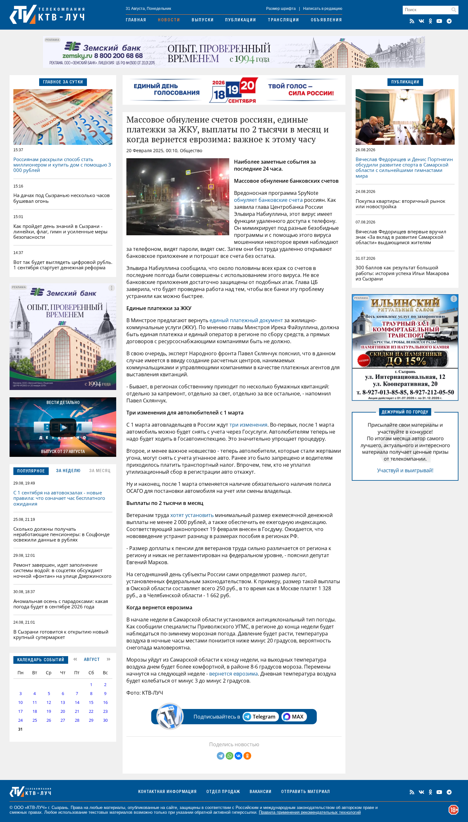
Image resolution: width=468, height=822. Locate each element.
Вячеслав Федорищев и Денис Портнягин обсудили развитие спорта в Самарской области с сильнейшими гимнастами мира (404, 167)
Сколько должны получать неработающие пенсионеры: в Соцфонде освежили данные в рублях (61, 534)
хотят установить (192, 515)
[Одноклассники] (247, 756)
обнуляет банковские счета (268, 199)
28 (77, 720)
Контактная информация (167, 792)
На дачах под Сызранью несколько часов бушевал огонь (61, 198)
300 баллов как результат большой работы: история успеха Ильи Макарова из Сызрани (402, 273)
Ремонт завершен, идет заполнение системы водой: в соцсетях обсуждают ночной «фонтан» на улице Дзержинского (62, 570)
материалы (114, 807)
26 (48, 720)
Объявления (326, 20)
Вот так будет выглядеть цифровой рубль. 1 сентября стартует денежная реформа (62, 265)
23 (105, 711)
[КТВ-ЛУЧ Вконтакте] (421, 21)
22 (91, 711)
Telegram (264, 716)
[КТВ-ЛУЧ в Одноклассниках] (430, 21)
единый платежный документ (246, 320)
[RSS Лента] (412, 21)
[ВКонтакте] (238, 756)
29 (91, 720)
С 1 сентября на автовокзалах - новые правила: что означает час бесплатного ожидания (59, 498)
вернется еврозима (233, 673)
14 (77, 702)
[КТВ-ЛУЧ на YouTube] (439, 21)
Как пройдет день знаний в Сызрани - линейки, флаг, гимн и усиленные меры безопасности (60, 231)
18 (34, 711)
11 (34, 702)
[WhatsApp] (229, 756)
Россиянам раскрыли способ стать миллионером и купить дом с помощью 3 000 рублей (62, 165)
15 (91, 702)
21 (77, 711)
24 (20, 720)
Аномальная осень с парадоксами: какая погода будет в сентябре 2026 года (60, 604)
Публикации (240, 20)
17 (20, 711)
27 (62, 720)
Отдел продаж (223, 792)
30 (105, 720)
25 (34, 720)
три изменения (248, 424)
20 (62, 711)
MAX (297, 716)
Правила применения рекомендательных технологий (310, 812)
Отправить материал (305, 792)
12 (48, 702)
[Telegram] (220, 756)
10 (20, 702)
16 (105, 702)
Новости (169, 20)
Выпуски (203, 20)
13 (62, 702)
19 (48, 711)
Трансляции (283, 20)
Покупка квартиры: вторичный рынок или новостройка (400, 203)
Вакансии (261, 792)
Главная (136, 20)
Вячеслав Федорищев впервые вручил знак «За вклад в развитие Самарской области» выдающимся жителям (401, 237)
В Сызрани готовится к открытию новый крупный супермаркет (61, 634)
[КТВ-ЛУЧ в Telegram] (449, 21)
